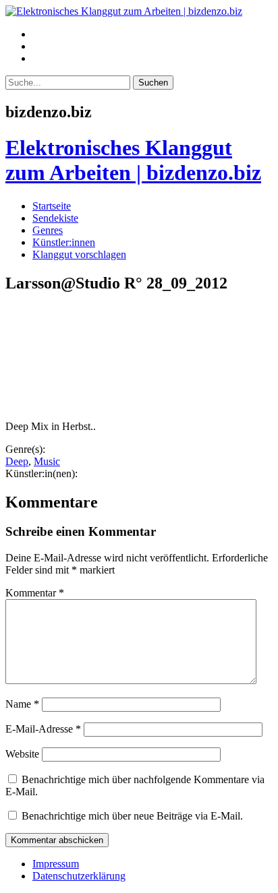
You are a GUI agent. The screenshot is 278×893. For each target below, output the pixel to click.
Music (47, 461)
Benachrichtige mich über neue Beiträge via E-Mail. (132, 816)
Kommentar (34, 592)
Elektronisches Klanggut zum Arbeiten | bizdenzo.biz (133, 160)
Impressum (55, 863)
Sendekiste (55, 218)
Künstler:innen (63, 242)
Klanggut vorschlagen (79, 254)
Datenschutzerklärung (79, 876)
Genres (47, 230)
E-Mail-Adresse (43, 729)
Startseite (51, 206)
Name (22, 704)
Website (22, 754)
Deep (16, 461)
